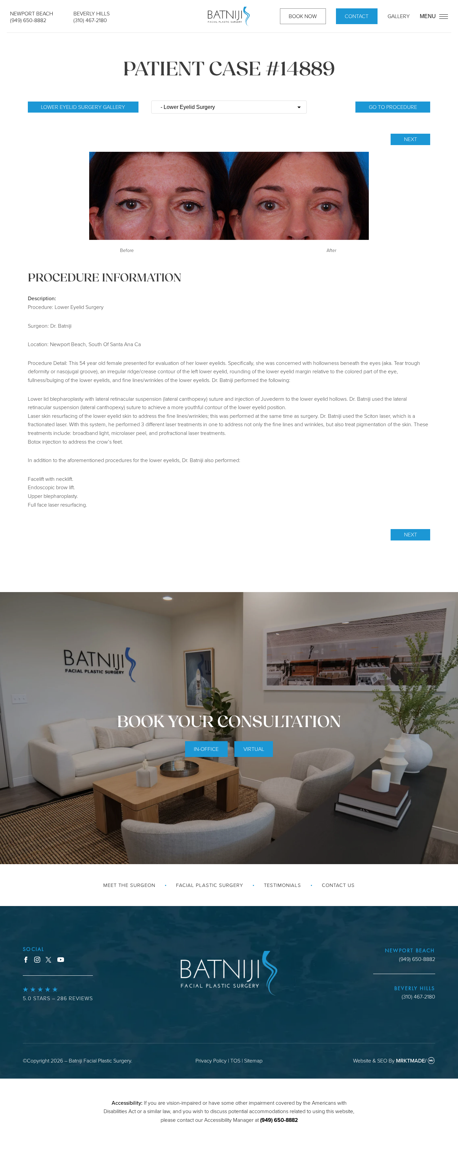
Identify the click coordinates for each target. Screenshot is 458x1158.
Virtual (253, 749)
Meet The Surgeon (129, 885)
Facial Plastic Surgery (209, 885)
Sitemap (253, 1060)
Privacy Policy (211, 1060)
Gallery (399, 16)
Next (410, 139)
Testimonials (282, 885)
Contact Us (338, 885)
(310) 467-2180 (90, 20)
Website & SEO (370, 1060)
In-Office (206, 749)
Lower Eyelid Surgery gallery (83, 107)
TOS (235, 1060)
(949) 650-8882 (28, 20)
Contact (356, 16)
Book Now (303, 16)
